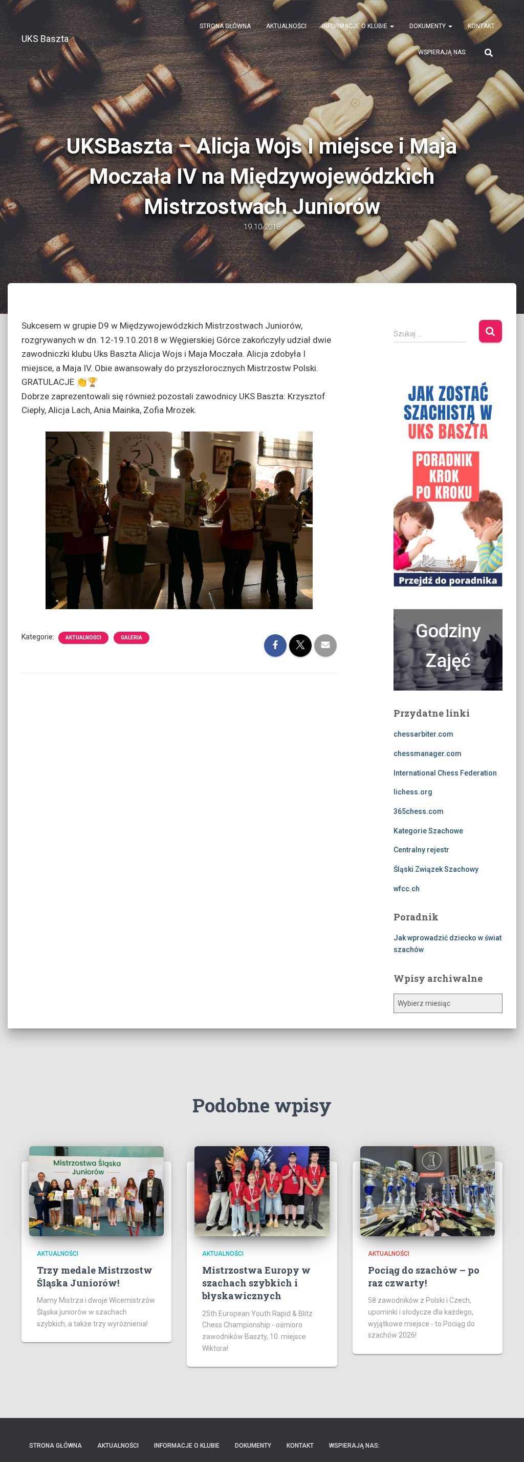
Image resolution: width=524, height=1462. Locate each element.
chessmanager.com (428, 753)
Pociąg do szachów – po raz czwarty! (423, 1276)
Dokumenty (428, 26)
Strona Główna (225, 26)
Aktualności (286, 26)
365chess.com (419, 811)
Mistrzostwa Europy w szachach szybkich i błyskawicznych (256, 1283)
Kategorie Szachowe (428, 831)
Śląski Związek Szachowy (436, 869)
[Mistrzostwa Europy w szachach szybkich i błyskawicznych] (261, 1191)
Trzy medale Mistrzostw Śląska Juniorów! (94, 1276)
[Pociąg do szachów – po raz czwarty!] (427, 1191)
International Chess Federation (445, 773)
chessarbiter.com (423, 734)
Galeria (131, 637)
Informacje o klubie (355, 26)
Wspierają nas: (442, 52)
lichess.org (413, 792)
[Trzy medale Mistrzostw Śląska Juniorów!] (96, 1191)
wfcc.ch (407, 889)
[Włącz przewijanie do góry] (504, 1441)
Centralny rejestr (421, 850)
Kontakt (481, 26)
